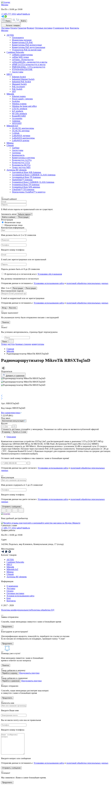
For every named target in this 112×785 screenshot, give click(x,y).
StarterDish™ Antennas (22, 180)
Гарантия (22, 28)
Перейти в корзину (9, 673)
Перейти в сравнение (11, 681)
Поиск (7, 21)
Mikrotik (10, 94)
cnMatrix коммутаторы (22, 55)
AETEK (10, 35)
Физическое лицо (13, 222)
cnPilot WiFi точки (20, 57)
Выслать (12, 308)
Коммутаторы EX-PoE (22, 42)
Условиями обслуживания (50, 274)
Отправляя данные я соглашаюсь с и (54, 283)
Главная (10, 349)
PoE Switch (17, 89)
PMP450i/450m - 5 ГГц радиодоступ (28, 67)
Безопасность (18, 155)
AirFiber (15, 148)
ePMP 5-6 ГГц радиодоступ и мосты (28, 64)
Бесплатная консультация (13, 421)
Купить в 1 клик (19, 432)
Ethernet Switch (19, 77)
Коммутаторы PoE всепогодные (27, 45)
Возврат (30, 28)
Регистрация (23, 217)
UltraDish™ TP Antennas (23, 189)
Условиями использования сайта (49, 283)
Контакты (74, 28)
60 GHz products (19, 113)
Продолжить (7, 627)
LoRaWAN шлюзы (20, 140)
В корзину (6, 432)
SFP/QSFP (17, 123)
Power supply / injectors (22, 99)
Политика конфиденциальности (16, 610)
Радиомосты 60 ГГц (21, 165)
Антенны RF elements (17, 170)
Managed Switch (19, 84)
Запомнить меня (8, 214)
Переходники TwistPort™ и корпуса (28, 192)
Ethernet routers (19, 96)
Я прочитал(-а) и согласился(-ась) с (33, 274)
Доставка (5, 28)
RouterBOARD (19, 116)
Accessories (17, 118)
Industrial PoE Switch (21, 81)
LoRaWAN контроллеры (23, 138)
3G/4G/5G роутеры (21, 130)
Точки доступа (8, 344)
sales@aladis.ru (23, 14)
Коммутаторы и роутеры (23, 157)
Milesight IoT (12, 126)
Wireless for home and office (24, 106)
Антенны (16, 153)
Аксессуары (17, 72)
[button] (56, 396)
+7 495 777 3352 (8, 14)
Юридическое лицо (14, 225)
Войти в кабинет (9, 217)
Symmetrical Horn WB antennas (26, 187)
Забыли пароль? (25, 214)
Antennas (16, 121)
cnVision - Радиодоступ (22, 59)
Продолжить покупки (29, 673)
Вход (4, 308)
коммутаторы (38, 344)
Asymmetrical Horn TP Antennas (26, 177)
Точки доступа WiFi (21, 167)
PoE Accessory (18, 86)
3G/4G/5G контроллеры (23, 128)
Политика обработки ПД (42, 610)
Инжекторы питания (21, 40)
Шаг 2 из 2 (6, 288)
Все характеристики (10, 412)
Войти (23, 21)
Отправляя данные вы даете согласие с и (53, 500)
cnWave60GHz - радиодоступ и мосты (29, 62)
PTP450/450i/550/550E (22, 69)
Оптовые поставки (43, 28)
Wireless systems (19, 104)
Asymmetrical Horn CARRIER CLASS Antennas (33, 175)
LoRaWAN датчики (21, 135)
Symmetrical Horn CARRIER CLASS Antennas (33, 182)
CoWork (15, 133)
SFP (14, 91)
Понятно (5, 322)
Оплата (13, 28)
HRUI (9, 74)
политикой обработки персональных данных (87, 283)
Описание (11, 437)
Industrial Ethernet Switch (23, 79)
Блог (67, 28)
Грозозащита (18, 37)
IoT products (17, 111)
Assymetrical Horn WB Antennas (26, 172)
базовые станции (23, 344)
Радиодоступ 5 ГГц (21, 162)
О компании (58, 28)
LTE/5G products (19, 108)
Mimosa (10, 143)
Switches (16, 101)
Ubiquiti (10, 145)
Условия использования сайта (20, 596)
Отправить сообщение (11, 507)
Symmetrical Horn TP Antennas (25, 184)
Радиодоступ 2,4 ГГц (22, 160)
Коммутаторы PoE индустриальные (28, 47)
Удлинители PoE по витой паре (26, 50)
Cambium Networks (15, 52)
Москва (4, 5)
